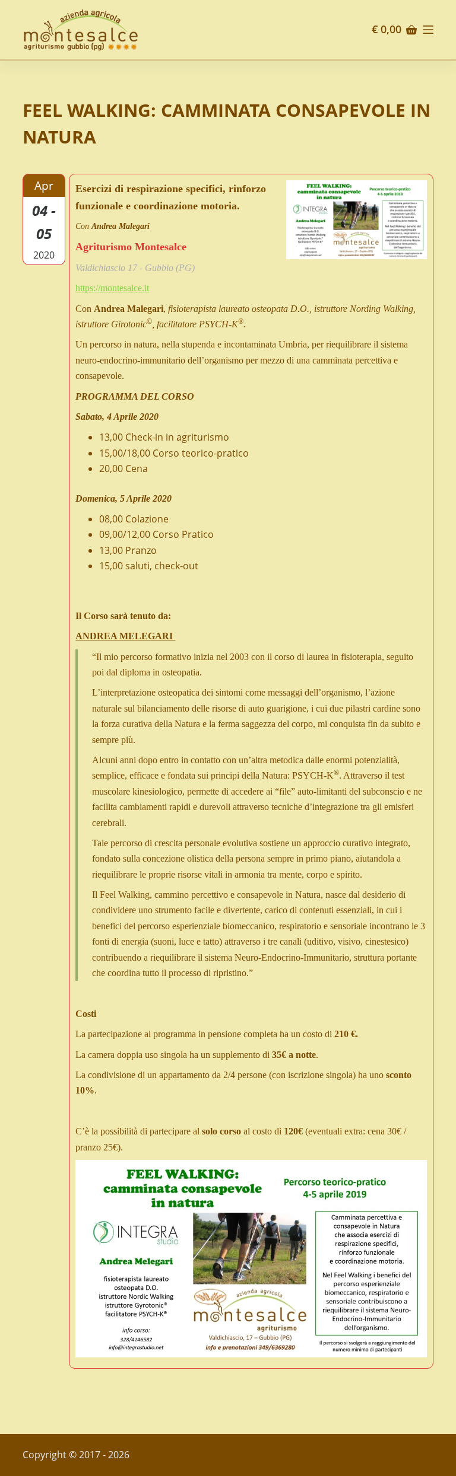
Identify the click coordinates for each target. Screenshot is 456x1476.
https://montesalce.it (112, 288)
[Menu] (428, 29)
